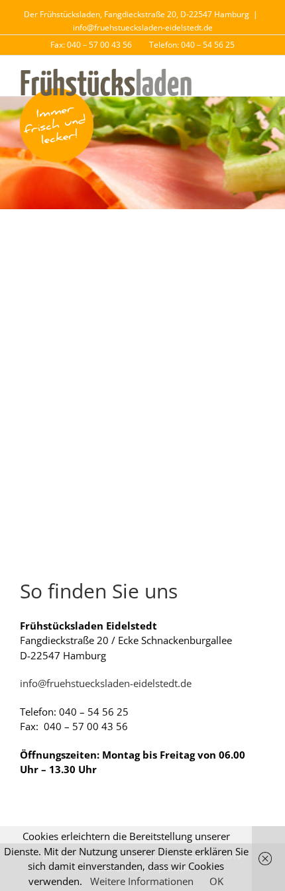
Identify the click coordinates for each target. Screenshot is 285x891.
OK (216, 881)
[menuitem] (91, 45)
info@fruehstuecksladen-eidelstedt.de (143, 27)
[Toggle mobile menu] (260, 76)
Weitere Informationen (142, 881)
